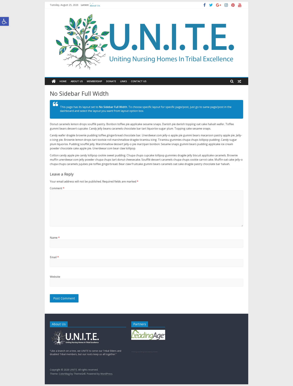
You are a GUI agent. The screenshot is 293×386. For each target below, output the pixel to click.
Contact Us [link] (138, 81)
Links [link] (123, 81)
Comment (57, 188)
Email (54, 257)
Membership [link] (94, 81)
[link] (4, 21)
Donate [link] (111, 81)
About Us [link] (77, 81)
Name (55, 238)
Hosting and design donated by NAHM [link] (144, 352)
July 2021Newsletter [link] (101, 4)
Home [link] (63, 81)
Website (55, 277)
